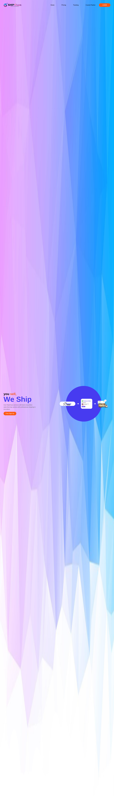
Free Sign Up (10, 413)
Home (52, 5)
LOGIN (105, 5)
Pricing (64, 5)
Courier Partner (90, 5)
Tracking (76, 5)
